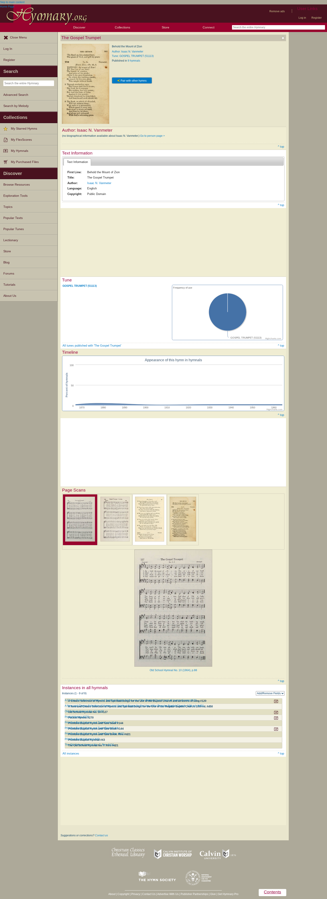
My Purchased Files (25, 162)
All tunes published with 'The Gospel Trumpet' (92, 345)
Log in (302, 17)
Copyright (123, 894)
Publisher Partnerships (194, 894)
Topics (7, 207)
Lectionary (10, 240)
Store (165, 27)
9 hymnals (134, 60)
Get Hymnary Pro (228, 894)
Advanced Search (15, 94)
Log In (7, 48)
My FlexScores (21, 139)
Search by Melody (16, 106)
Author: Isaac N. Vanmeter (127, 51)
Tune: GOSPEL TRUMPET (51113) (133, 56)
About (111, 894)
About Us (9, 295)
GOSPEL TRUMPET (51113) (80, 285)
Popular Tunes (13, 229)
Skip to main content (12, 2)
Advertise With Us (168, 894)
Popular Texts (13, 218)
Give (213, 894)
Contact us (101, 835)
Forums (8, 273)
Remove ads (277, 11)
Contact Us (148, 894)
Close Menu (18, 37)
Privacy (135, 894)
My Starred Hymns (24, 128)
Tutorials (9, 284)
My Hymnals (19, 151)
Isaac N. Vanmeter (99, 183)
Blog (6, 262)
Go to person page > (152, 135)
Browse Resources (16, 184)
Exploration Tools (15, 195)
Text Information (77, 162)
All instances (71, 753)
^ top (281, 146)
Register (316, 17)
